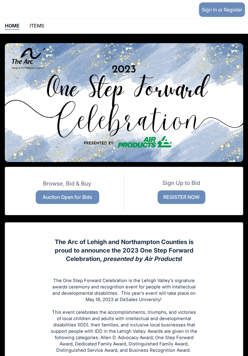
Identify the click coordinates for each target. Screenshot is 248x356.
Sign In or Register (222, 10)
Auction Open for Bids (67, 197)
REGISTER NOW (181, 197)
